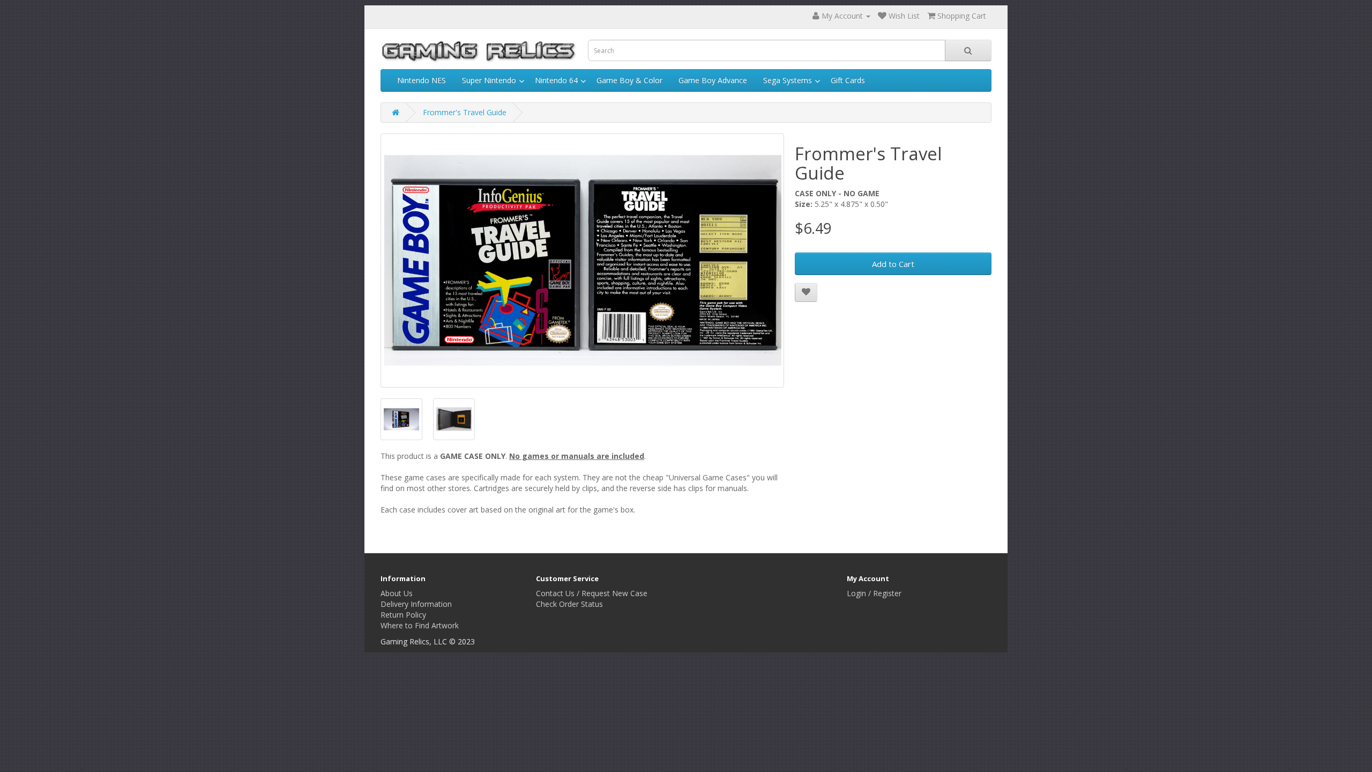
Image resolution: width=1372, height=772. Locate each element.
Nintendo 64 (556, 80)
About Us (397, 593)
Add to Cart (893, 263)
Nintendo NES (421, 80)
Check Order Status (569, 604)
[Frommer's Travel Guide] (582, 260)
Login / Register (874, 593)
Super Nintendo (489, 80)
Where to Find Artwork (420, 625)
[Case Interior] (454, 419)
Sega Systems (787, 80)
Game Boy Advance (712, 80)
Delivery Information (416, 604)
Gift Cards (848, 80)
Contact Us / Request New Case (591, 593)
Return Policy (403, 615)
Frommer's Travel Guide (464, 112)
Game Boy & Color (629, 80)
